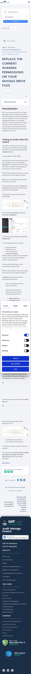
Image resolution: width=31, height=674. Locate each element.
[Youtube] (8, 670)
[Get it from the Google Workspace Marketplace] (15, 539)
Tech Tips (11, 47)
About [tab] (25, 306)
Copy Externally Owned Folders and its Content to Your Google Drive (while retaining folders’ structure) (21, 504)
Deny (15, 369)
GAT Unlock (6, 463)
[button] (28, 2)
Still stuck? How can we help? (16, 487)
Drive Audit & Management (11, 49)
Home (4, 47)
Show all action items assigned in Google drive (9, 504)
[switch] (26, 340)
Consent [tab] (5, 306)
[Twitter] (3, 670)
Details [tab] (15, 306)
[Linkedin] (12, 670)
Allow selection (15, 363)
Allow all (15, 358)
